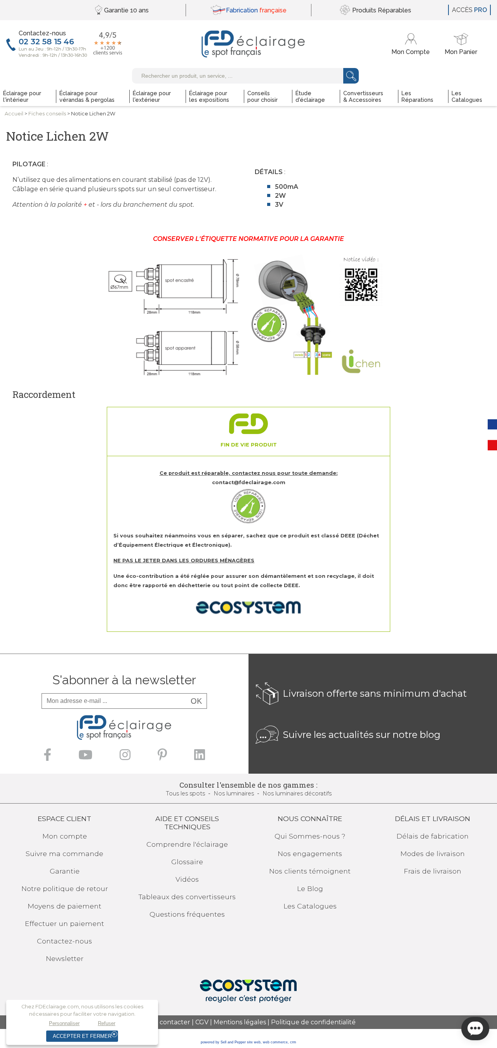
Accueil (14, 114)
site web (254, 1042)
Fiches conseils (47, 114)
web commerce (275, 1042)
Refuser (106, 1023)
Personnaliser (64, 1023)
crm (293, 1042)
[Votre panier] (461, 44)
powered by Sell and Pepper (223, 1042)
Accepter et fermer (82, 1036)
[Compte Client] (411, 44)
